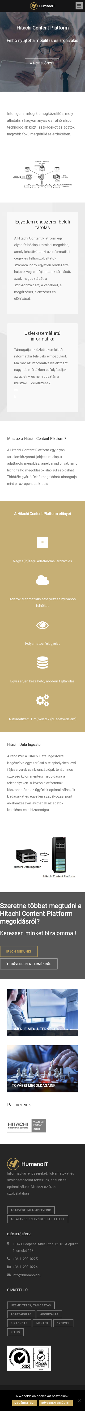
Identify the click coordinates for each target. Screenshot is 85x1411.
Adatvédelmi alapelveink (31, 1210)
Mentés (42, 1323)
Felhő (15, 1332)
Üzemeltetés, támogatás (31, 1305)
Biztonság (19, 1323)
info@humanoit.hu (27, 1275)
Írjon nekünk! (18, 951)
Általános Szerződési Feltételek (37, 1219)
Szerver (63, 1323)
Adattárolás (21, 1314)
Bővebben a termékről (31, 964)
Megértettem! (24, 1403)
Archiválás (49, 1314)
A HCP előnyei (42, 63)
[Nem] (79, 1400)
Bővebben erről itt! (56, 1403)
